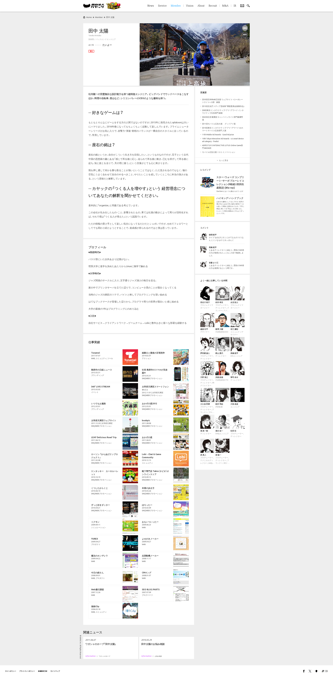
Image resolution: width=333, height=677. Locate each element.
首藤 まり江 (213, 263)
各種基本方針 (42, 671)
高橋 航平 (213, 247)
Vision (189, 6)
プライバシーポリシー (27, 671)
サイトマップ (55, 671)
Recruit (213, 6)
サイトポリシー (10, 671)
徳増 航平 (213, 235)
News (150, 6)
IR (235, 6)
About (201, 6)
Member (99, 17)
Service (162, 6)
